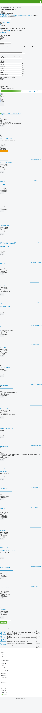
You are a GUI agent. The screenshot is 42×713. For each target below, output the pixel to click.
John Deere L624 (3, 471)
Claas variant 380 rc (4, 265)
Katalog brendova (4, 682)
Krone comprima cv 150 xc (5, 306)
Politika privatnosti (4, 677)
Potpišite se (3, 622)
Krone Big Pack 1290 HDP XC (6, 367)
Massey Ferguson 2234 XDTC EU (6, 428)
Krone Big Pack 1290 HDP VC (6, 138)
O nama (2, 654)
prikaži (2, 85)
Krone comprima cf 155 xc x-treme (6, 589)
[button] (40, 1)
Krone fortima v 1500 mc (4, 225)
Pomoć (2, 656)
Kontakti (2, 658)
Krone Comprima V (3, 631)
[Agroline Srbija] (6, 1)
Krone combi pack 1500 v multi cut (6, 570)
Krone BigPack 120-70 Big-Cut (6, 162)
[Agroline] (1, 7)
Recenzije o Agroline (4, 680)
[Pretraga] (40, 5)
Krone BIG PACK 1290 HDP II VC (6, 388)
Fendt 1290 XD (3, 510)
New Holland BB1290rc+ (4, 449)
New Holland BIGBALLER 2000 (6, 491)
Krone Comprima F (3, 634)
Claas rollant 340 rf (3, 609)
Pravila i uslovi (3, 675)
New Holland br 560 (3, 530)
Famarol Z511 (2, 184)
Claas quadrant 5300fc (4, 408)
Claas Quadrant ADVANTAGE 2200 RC (7, 550)
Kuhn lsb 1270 (2, 285)
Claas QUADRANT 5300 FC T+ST (6, 116)
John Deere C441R (3, 646)
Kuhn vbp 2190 (3, 347)
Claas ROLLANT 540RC (4, 246)
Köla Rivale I (2, 328)
